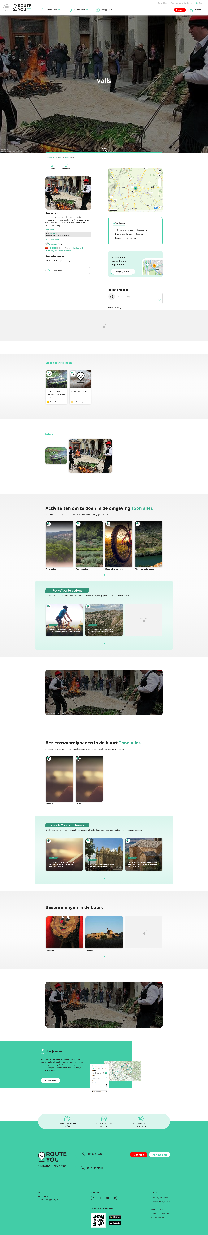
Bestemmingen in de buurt (126, 238)
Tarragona (67, 157)
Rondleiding (162, 3)
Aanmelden (159, 1154)
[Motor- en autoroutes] (148, 544)
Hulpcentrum (158, 1217)
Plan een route (94, 1153)
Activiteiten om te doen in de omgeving (131, 230)
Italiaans (67, 251)
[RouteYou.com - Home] (22, 7)
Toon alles (142, 508)
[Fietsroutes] (59, 544)
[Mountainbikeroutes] (118, 544)
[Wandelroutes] (89, 544)
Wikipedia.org (54, 233)
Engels (54, 251)
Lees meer (50, 229)
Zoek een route (95, 1167)
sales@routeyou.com (161, 1202)
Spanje (61, 157)
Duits (48, 251)
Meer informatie (52, 239)
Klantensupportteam (161, 1213)
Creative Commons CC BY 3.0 (18, 151)
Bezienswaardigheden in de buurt (129, 234)
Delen (52, 168)
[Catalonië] (64, 932)
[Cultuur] (89, 779)
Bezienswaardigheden (52, 157)
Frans (60, 251)
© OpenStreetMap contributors (154, 211)
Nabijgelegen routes (123, 272)
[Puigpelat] (103, 932)
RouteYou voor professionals (181, 3)
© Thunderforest (141, 211)
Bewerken (66, 168)
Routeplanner (50, 1080)
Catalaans (77, 248)
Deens (84, 248)
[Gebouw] (59, 779)
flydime (6, 149)
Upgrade (179, 10)
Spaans (76, 251)
